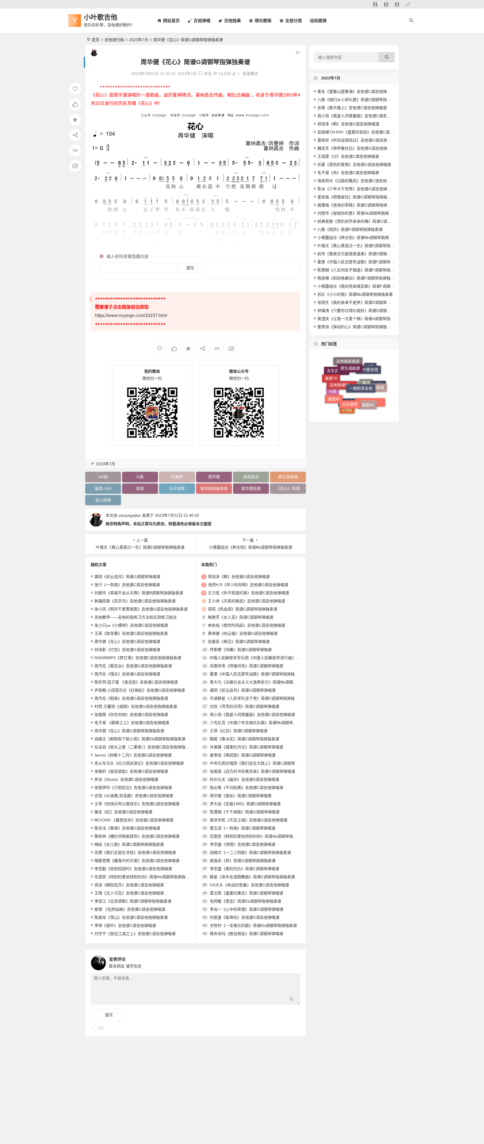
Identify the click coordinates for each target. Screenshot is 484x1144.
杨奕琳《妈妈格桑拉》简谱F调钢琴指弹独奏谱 (357, 278)
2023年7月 (138, 39)
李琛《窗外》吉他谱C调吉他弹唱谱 (125, 925)
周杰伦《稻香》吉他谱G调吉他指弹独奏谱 (131, 698)
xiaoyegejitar (129, 515)
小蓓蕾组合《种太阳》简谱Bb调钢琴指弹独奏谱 (359, 237)
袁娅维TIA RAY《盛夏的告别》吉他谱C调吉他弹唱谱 (363, 132)
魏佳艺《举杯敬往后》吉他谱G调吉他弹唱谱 (356, 148)
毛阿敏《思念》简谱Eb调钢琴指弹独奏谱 (245, 901)
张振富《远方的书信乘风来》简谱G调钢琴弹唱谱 (252, 771)
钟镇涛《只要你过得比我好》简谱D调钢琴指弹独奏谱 (363, 310)
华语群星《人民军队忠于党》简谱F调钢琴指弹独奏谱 (256, 698)
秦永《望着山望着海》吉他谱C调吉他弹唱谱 (356, 91)
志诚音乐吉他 (353, 410)
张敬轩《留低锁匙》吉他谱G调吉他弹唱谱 (131, 771)
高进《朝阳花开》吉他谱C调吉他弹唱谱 (129, 885)
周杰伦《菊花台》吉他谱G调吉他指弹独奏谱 (133, 666)
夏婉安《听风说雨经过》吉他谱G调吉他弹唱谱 (358, 140)
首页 (95, 39)
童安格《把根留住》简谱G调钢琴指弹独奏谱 (356, 197)
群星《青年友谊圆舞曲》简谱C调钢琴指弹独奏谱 (252, 877)
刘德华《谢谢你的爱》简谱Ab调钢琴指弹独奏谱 (359, 213)
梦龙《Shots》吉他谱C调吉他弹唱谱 (126, 779)
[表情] (291, 999)
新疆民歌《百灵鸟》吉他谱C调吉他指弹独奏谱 (135, 601)
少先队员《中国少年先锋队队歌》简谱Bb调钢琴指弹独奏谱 (261, 722)
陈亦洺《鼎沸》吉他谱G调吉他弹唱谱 (127, 828)
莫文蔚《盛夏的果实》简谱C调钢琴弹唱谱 (246, 893)
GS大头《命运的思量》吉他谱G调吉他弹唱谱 (249, 885)
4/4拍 (103, 476)
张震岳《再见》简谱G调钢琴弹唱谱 (239, 641)
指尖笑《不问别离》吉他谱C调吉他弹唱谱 (246, 787)
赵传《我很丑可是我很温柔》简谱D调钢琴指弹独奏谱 (363, 254)
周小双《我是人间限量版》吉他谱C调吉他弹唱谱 (252, 714)
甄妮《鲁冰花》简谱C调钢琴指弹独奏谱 (244, 739)
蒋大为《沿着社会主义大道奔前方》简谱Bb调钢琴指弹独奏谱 (263, 682)
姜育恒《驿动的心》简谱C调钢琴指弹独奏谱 (356, 327)
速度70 (331, 375)
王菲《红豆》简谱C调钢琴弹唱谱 (238, 731)
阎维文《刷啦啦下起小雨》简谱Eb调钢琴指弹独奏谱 (139, 739)
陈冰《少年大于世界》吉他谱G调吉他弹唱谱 (356, 189)
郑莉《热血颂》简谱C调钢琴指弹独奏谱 (242, 609)
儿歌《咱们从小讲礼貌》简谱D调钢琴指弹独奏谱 (359, 99)
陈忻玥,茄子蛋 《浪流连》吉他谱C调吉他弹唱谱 (136, 682)
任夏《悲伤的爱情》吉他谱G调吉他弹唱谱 (354, 164)
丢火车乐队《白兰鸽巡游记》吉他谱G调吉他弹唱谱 (139, 763)
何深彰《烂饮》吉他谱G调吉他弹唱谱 (127, 649)
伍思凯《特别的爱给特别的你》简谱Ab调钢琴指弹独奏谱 (143, 877)
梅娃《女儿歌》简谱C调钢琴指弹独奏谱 (129, 844)
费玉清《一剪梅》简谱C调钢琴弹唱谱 (242, 828)
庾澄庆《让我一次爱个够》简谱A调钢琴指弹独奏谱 (361, 318)
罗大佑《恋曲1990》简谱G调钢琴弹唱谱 (245, 804)
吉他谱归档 (114, 39)
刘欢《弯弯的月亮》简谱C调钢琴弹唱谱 (244, 706)
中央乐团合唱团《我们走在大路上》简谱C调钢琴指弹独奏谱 (262, 763)
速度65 (334, 389)
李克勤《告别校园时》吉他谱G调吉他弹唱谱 (133, 868)
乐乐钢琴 (177, 488)
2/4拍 (347, 403)
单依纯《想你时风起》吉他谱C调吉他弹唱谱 (246, 625)
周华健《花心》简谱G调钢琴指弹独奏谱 (129, 731)
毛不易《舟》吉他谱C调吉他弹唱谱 (348, 172)
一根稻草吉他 (361, 368)
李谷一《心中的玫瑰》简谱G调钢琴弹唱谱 (246, 909)
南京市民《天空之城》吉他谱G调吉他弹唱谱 (248, 820)
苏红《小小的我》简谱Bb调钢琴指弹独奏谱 (355, 294)
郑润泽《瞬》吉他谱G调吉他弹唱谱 (239, 576)
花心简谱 (103, 500)
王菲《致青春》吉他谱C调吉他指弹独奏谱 (131, 633)
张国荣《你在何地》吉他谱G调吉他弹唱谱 (131, 714)
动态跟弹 (318, 20)
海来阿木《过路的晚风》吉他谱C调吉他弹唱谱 (358, 180)
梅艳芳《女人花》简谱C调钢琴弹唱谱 (240, 617)
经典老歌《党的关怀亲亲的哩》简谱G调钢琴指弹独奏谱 (366, 221)
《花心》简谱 (288, 488)
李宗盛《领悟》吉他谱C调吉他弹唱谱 (242, 844)
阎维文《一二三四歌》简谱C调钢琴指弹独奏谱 (250, 852)
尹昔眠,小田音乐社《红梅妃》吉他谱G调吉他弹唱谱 (139, 690)
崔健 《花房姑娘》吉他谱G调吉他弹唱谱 (129, 909)
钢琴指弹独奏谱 (214, 488)
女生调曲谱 (336, 384)
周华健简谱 (251, 488)
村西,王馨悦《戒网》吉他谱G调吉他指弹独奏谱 (135, 706)
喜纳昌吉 (251, 476)
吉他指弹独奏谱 (343, 368)
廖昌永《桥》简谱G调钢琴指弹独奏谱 (243, 860)
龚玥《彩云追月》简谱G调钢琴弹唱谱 (127, 576)
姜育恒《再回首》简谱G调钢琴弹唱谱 (243, 755)
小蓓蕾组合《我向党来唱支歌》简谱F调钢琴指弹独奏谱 (365, 286)
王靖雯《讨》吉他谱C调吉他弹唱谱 (348, 156)
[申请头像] (294, 961)
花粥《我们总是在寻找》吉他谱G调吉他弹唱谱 (135, 852)
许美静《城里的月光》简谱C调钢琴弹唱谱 (246, 747)
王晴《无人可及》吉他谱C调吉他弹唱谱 (129, 893)
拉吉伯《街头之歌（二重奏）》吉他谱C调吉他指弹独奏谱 (143, 747)
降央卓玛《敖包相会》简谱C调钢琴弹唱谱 (246, 933)
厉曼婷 (177, 476)
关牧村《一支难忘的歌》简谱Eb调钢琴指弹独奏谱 (253, 925)
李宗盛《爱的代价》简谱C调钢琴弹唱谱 (244, 868)
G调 (139, 476)
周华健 (214, 476)
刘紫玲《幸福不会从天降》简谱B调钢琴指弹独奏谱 (138, 593)
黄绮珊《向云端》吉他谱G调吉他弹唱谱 (243, 633)
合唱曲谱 (376, 377)
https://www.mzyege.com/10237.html (131, 315)
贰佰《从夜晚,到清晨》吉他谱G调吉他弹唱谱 (133, 795)
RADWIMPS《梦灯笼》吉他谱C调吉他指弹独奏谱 (137, 658)
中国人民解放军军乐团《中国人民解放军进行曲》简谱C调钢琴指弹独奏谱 (274, 658)
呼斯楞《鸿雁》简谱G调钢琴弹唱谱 (241, 649)
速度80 (368, 391)
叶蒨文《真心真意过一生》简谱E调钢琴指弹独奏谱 (361, 245)
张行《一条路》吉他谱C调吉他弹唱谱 (127, 584)
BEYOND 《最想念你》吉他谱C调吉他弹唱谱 (133, 820)
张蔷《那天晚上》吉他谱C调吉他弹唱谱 (352, 107)
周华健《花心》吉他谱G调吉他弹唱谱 (127, 641)
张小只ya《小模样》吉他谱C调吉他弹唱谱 (131, 625)
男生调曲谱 (288, 476)
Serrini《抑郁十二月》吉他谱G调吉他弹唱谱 (133, 755)
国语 (140, 488)
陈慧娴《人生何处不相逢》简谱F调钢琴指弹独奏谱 (361, 270)
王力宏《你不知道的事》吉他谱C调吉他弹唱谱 (248, 593)
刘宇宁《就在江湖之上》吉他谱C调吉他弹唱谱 (135, 933)
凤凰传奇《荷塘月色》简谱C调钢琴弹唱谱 (246, 666)
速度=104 (103, 488)
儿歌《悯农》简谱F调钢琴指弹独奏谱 (350, 229)
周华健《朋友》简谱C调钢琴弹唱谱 (240, 795)
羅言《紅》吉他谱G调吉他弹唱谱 (123, 812)
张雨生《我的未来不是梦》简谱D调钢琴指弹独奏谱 (361, 302)
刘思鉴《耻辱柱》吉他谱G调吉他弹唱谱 (245, 917)
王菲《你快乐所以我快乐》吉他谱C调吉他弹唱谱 (137, 804)
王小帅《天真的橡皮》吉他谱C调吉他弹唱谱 (246, 601)
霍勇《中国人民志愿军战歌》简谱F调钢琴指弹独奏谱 (256, 674)
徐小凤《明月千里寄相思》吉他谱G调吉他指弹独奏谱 (141, 609)
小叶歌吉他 (100, 17)
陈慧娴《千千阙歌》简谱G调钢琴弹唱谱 (245, 812)
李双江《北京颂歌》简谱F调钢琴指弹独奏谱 (132, 901)
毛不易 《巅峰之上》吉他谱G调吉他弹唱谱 (131, 722)
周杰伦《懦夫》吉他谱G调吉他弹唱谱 (127, 674)
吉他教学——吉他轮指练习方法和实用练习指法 (135, 617)
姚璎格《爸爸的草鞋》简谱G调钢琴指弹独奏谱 (358, 205)
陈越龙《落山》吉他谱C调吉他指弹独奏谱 (131, 917)
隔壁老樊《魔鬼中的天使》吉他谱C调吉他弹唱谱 (137, 860)
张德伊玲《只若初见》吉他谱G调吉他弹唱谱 (133, 787)
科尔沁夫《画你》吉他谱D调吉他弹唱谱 (244, 779)
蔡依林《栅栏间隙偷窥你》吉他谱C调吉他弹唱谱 (137, 836)
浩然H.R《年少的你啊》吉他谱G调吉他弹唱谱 (248, 584)
